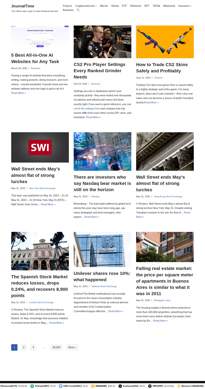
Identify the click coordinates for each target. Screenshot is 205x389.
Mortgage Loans (162, 300)
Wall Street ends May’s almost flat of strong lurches (35, 175)
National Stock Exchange (104, 286)
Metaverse (169, 5)
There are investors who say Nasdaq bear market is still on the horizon (102, 183)
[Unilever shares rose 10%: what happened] (102, 249)
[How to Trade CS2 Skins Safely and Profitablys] (165, 42)
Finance (67, 5)
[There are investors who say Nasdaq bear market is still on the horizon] (102, 151)
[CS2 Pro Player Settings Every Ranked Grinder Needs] (102, 42)
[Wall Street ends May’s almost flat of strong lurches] (40, 147)
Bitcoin (104, 5)
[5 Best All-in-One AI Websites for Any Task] (40, 37)
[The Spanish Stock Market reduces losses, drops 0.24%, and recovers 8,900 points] (40, 251)
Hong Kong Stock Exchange (168, 196)
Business (68, 10)
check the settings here (87, 108)
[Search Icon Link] (78, 10)
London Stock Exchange (41, 302)
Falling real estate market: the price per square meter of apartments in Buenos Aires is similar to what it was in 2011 (164, 281)
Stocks (115, 5)
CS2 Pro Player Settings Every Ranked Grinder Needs (99, 70)
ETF (124, 5)
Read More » (18, 93)
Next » (72, 347)
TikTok (156, 5)
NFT (147, 5)
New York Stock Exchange (42, 188)
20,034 (56, 347)
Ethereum (135, 5)
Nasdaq (95, 196)
